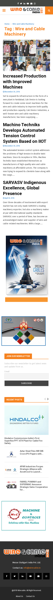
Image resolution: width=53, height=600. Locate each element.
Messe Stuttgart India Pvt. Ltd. (26, 562)
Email (7, 371)
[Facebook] (6, 576)
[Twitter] (14, 576)
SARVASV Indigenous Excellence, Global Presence (24, 188)
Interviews (9, 42)
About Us (19, 596)
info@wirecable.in (32, 568)
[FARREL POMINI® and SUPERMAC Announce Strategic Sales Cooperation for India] (11, 485)
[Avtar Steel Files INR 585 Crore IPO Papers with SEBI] (11, 454)
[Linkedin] (22, 576)
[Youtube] (30, 576)
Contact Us (30, 596)
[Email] (38, 576)
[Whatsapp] (46, 576)
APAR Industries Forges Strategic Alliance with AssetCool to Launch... (31, 469)
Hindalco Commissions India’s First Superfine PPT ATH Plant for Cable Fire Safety (23, 440)
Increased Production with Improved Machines (24, 81)
